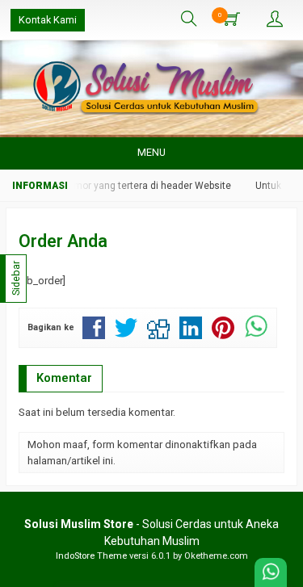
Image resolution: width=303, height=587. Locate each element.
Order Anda (63, 241)
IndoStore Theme (91, 556)
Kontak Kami (48, 20)
